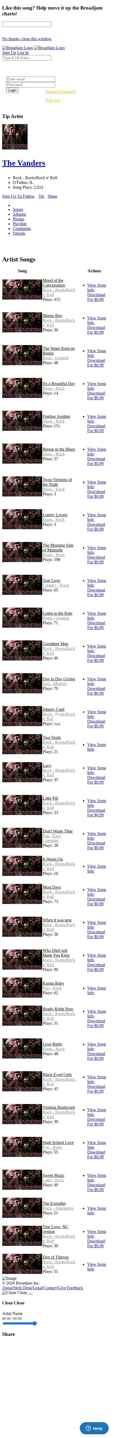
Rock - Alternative (58, 1208)
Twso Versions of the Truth (57, 482)
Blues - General (56, 618)
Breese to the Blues (59, 449)
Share (52, 196)
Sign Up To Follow (18, 196)
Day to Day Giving (59, 679)
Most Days (52, 887)
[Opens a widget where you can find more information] (94, 1428)
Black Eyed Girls (57, 1074)
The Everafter (54, 1203)
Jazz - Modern (55, 683)
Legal (37, 1288)
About (7, 1288)
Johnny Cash (53, 709)
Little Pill (50, 798)
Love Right (52, 1044)
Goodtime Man (55, 643)
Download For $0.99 (96, 297)
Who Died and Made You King (56, 952)
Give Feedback (70, 1288)
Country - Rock (56, 585)
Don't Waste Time (58, 831)
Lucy (47, 765)
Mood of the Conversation (54, 282)
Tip (41, 196)
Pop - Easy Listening (52, 838)
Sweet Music (53, 1175)
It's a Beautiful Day (59, 383)
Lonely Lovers (55, 515)
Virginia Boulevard (59, 1107)
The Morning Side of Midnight (58, 547)
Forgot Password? (61, 91)
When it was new (57, 920)
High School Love (58, 1142)
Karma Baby (53, 983)
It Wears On (53, 859)
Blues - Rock (54, 388)
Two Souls (52, 737)
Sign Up (53, 100)
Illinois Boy (52, 315)
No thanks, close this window (27, 39)
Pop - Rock (52, 988)
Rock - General (55, 358)
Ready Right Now (58, 1009)
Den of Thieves (56, 1257)
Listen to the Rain (57, 613)
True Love (51, 580)
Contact (49, 1288)
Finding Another (56, 416)
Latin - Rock (53, 1180)
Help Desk (23, 1288)
